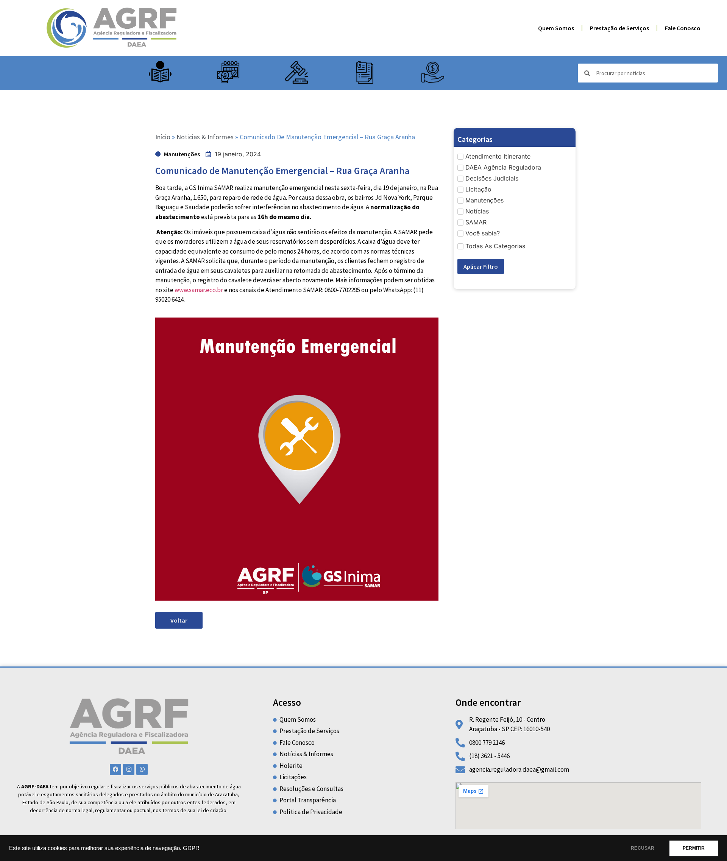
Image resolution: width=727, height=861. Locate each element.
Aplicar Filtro (480, 266)
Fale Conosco (682, 28)
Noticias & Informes (205, 136)
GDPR (191, 848)
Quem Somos (556, 28)
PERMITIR (694, 848)
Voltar (178, 620)
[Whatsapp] (142, 769)
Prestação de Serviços (619, 28)
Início (162, 136)
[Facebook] (115, 769)
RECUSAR (642, 848)
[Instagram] (128, 769)
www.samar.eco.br (199, 290)
